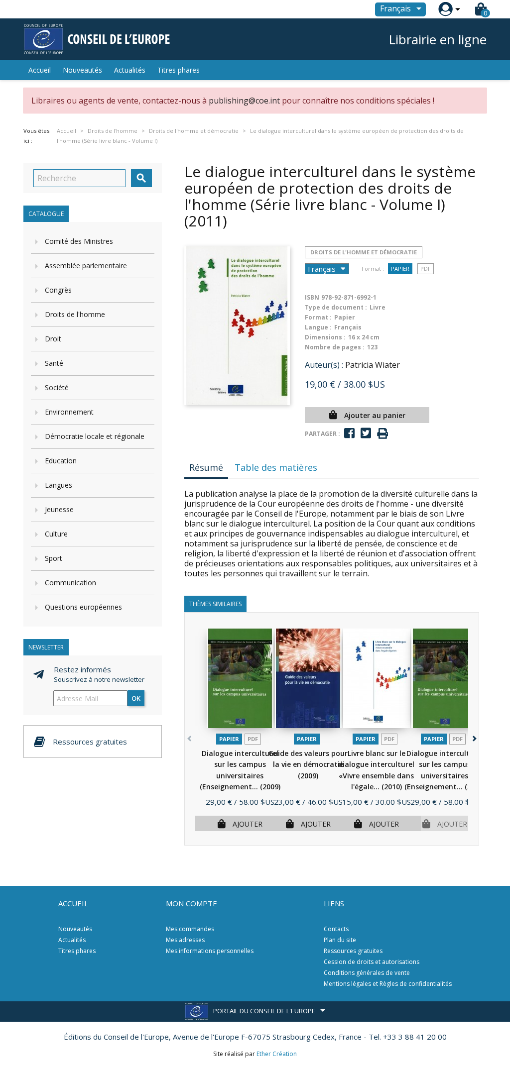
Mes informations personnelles (210, 951)
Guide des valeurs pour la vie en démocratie (308, 764)
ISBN (312, 297)
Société (57, 387)
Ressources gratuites (353, 951)
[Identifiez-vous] (445, 9)
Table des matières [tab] (276, 467)
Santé (54, 363)
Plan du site (340, 940)
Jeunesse (59, 509)
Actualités (129, 70)
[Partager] (349, 433)
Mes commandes (190, 929)
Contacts (336, 929)
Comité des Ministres (79, 241)
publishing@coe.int (244, 100)
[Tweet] (366, 433)
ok (135, 698)
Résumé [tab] (206, 467)
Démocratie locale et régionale (94, 436)
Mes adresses (185, 940)
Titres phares (178, 70)
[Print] (382, 433)
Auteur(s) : (324, 365)
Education (61, 460)
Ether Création (276, 1054)
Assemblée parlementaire (86, 265)
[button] (473, 737)
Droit (53, 338)
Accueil (39, 70)
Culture (56, 533)
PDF (425, 268)
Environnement (69, 412)
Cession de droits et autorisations (371, 962)
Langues (58, 485)
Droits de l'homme (75, 314)
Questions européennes (83, 607)
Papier (400, 268)
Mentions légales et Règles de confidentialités (388, 983)
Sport (53, 558)
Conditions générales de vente (367, 972)
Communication (70, 582)
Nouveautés (82, 70)
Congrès (58, 290)
